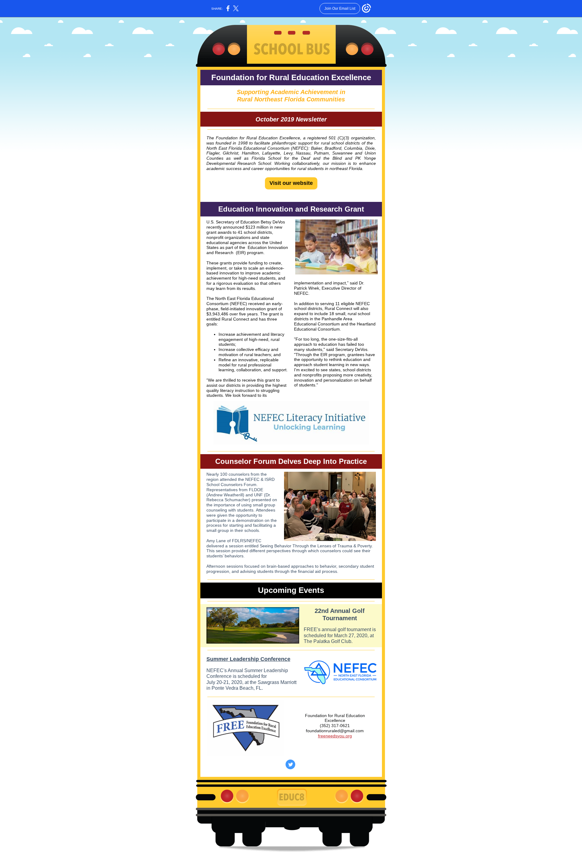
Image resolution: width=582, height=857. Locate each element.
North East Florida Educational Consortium (247, 148)
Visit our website (291, 183)
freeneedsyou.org (335, 735)
